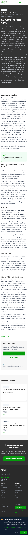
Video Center (3, 509)
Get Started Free (14, 353)
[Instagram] (8, 480)
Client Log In (17, 489)
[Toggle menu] (23, 2)
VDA (2, 485)
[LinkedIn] (2, 480)
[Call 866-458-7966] (20, 2)
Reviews (16, 495)
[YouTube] (4, 480)
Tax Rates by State (4, 506)
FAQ (2, 504)
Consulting (3, 497)
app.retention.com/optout (10, 527)
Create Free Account (20, 507)
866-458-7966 (5, 477)
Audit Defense (4, 489)
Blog (2, 503)
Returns (2, 495)
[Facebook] (6, 480)
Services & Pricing (18, 485)
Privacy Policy (23, 527)
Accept (23, 532)
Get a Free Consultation (14, 458)
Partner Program (18, 490)
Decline (16, 532)
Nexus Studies (4, 487)
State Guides (3, 508)
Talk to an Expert (14, 357)
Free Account (17, 487)
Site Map (3, 511)
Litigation (3, 492)
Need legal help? (20, 511)
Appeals (3, 490)
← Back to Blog (5, 336)
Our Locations (18, 494)
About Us (17, 492)
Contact (16, 497)
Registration (3, 494)
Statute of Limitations (14, 100)
